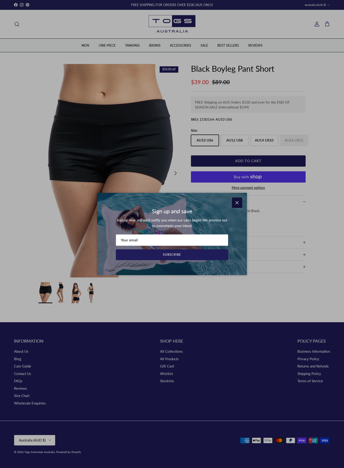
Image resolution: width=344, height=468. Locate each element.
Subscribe (172, 254)
